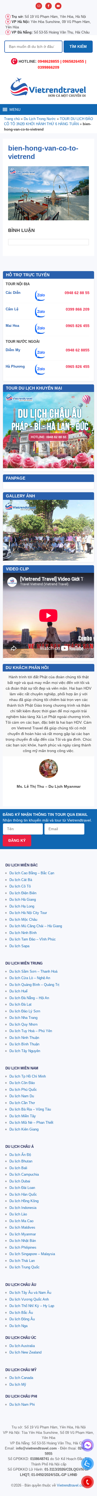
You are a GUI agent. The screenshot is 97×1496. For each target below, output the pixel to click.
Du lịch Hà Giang (22, 899)
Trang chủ (12, 119)
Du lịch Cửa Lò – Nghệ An (29, 978)
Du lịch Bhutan (20, 1161)
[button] (14, 109)
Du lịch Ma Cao (21, 1221)
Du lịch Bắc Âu (21, 1313)
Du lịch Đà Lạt (20, 1004)
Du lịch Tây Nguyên (24, 1051)
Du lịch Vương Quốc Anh (29, 1299)
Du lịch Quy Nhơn (23, 1024)
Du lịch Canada (21, 1378)
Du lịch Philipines (22, 1247)
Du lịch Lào (18, 1214)
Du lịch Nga (18, 1326)
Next (87, 530)
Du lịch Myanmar (22, 1234)
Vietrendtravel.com (71, 1485)
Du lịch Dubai (19, 1181)
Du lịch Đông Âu (22, 1319)
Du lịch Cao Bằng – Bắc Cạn (31, 873)
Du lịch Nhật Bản (22, 1241)
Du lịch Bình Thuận (24, 1044)
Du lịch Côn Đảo (22, 1083)
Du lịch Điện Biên (22, 893)
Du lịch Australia (22, 1346)
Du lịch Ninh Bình (23, 933)
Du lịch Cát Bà (20, 880)
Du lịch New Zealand (25, 1352)
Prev (10, 530)
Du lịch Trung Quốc (24, 1267)
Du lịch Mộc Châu (23, 919)
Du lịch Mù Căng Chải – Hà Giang (35, 926)
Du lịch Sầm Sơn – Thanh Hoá (33, 971)
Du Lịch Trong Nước (40, 119)
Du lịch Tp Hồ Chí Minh (27, 1076)
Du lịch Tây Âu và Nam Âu (30, 1293)
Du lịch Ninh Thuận (24, 1038)
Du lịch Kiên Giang (24, 1129)
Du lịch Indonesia (22, 1208)
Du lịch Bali (18, 1168)
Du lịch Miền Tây (22, 1116)
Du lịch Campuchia (24, 1174)
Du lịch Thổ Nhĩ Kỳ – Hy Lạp (31, 1306)
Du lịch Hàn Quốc (23, 1194)
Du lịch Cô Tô (20, 886)
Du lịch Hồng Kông (24, 1201)
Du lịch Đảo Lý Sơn (24, 1011)
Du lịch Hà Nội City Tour (28, 913)
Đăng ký (17, 840)
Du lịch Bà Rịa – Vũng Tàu (30, 1109)
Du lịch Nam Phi (22, 1404)
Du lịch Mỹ (17, 1384)
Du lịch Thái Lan (22, 1261)
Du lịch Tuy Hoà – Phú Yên (30, 1031)
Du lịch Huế (18, 991)
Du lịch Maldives (22, 1227)
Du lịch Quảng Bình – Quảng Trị (34, 985)
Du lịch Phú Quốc (23, 1090)
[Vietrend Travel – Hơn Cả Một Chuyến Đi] (48, 87)
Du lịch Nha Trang (23, 1018)
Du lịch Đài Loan (22, 1188)
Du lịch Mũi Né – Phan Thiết (31, 1123)
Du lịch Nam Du (21, 1096)
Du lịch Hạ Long (21, 906)
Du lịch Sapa (19, 946)
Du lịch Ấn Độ (20, 1155)
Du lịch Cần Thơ (22, 1103)
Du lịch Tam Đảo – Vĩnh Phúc (32, 939)
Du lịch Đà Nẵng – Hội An (29, 998)
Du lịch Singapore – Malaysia (32, 1254)
